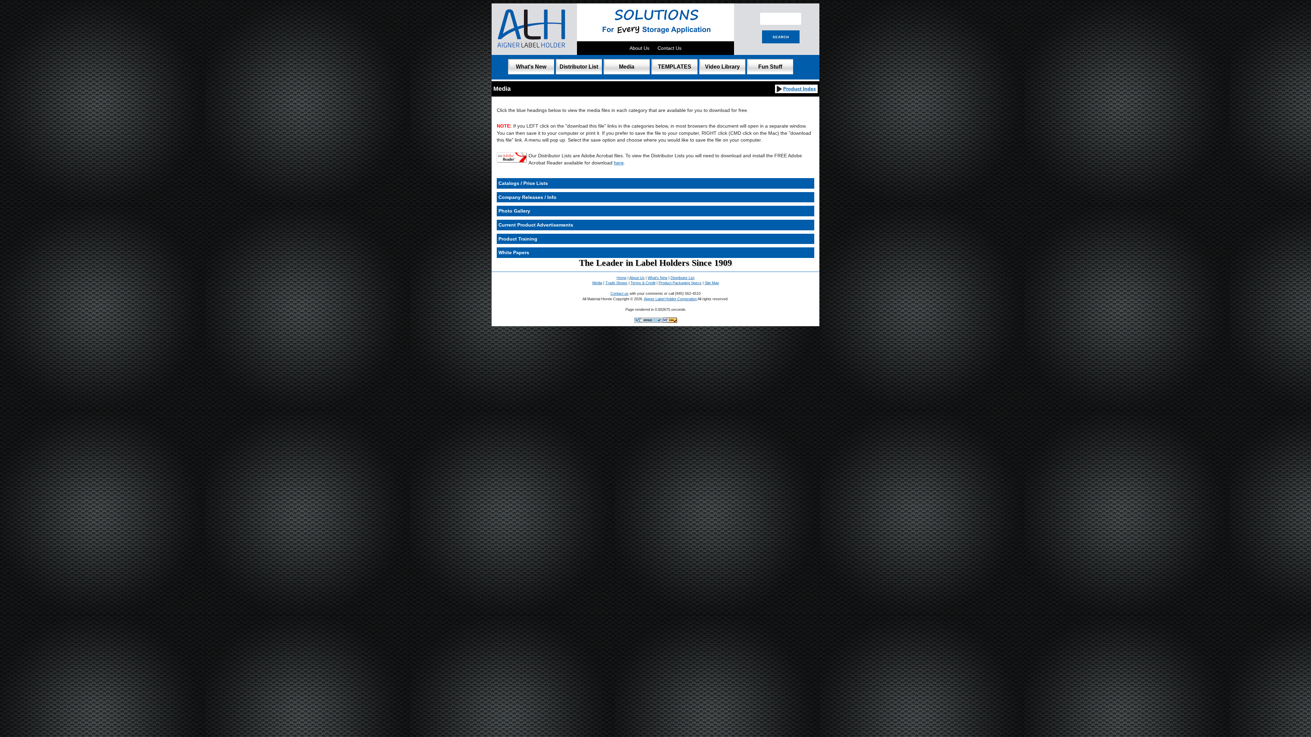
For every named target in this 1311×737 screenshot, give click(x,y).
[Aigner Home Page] (532, 51)
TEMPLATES (674, 66)
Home (621, 278)
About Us (639, 48)
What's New (531, 66)
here (619, 162)
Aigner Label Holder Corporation (670, 299)
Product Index (799, 88)
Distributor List (579, 66)
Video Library (722, 66)
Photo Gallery (514, 211)
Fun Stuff (770, 66)
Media (626, 66)
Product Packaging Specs (680, 283)
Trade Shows (616, 283)
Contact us (619, 293)
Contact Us (669, 48)
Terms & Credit (643, 283)
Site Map (712, 283)
